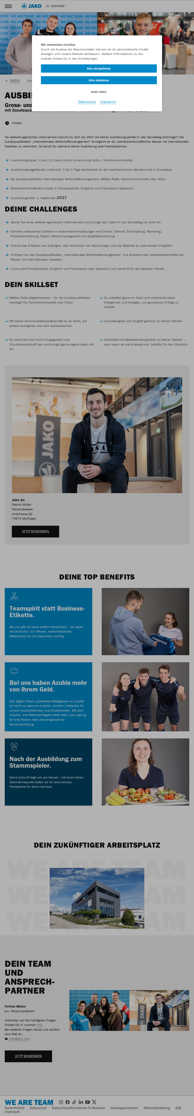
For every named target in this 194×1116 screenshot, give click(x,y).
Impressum (108, 102)
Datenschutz (87, 102)
